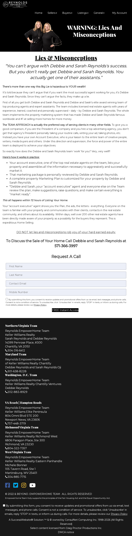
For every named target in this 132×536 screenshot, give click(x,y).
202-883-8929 (17, 392)
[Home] (15, 4)
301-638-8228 (16, 371)
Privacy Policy (40, 305)
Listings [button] (82, 12)
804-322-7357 (17, 448)
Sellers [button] (51, 12)
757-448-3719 (16, 423)
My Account (119, 12)
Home (38, 12)
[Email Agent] (33, 4)
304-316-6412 (16, 350)
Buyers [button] (66, 12)
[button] (65, 310)
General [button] (98, 12)
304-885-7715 (16, 476)
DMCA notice (66, 532)
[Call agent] (39, 4)
